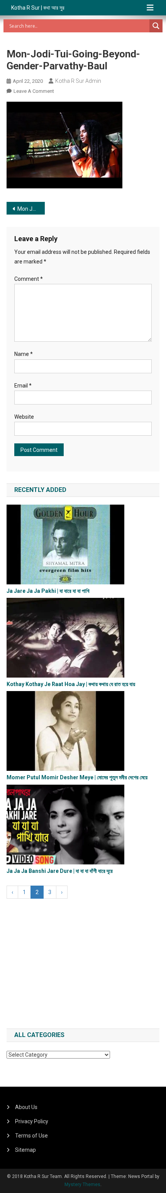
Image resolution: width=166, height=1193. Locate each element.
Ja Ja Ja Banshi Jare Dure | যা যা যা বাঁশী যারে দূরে (60, 871)
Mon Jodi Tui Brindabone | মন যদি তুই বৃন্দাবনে (31, 209)
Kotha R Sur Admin (78, 81)
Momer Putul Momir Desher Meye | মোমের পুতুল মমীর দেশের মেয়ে (77, 777)
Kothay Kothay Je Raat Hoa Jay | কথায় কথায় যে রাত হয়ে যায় (71, 684)
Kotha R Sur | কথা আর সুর (37, 8)
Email (23, 386)
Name (23, 354)
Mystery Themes (82, 1184)
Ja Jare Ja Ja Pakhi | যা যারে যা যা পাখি (48, 591)
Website (24, 417)
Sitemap (25, 1150)
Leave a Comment (34, 91)
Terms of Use (31, 1136)
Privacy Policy (31, 1121)
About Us (26, 1107)
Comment (28, 279)
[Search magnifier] (156, 25)
